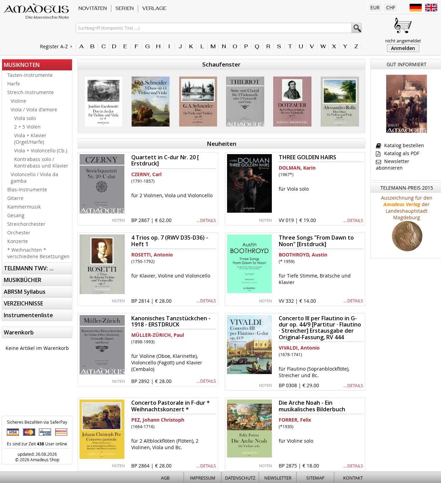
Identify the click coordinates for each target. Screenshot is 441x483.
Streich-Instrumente (30, 92)
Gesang (15, 215)
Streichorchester (26, 224)
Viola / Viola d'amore (34, 109)
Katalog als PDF (401, 153)
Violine (18, 101)
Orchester (18, 232)
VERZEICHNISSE (23, 303)
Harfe (13, 83)
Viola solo (25, 118)
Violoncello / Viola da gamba (34, 177)
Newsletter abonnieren (392, 164)
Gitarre (15, 198)
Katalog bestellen (403, 145)
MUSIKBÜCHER (22, 280)
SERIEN (124, 8)
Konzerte (17, 241)
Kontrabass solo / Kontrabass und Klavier (41, 162)
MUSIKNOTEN (22, 65)
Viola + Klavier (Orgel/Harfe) (30, 138)
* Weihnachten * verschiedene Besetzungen (38, 253)
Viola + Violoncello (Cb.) (40, 150)
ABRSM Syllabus (24, 291)
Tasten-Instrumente (30, 75)
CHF (391, 7)
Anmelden (403, 48)
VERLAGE (154, 8)
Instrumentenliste (28, 315)
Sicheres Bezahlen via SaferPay (37, 422)
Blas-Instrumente (27, 189)
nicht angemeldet (403, 41)
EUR (375, 7)
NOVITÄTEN (93, 8)
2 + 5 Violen (27, 126)
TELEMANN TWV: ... (28, 268)
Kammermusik (24, 206)
